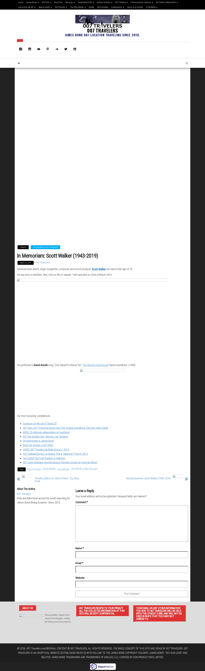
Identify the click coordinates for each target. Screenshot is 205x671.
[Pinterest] (48, 49)
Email (79, 563)
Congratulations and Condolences (45, 247)
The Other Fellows (77, 7)
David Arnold (34, 469)
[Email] (39, 49)
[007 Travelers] (19, 63)
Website (79, 577)
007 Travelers (102, 30)
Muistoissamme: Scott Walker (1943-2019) (148, 478)
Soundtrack (63, 469)
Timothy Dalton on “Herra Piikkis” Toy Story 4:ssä (56, 479)
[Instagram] (30, 49)
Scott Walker (99, 269)
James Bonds (31, 2)
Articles (91, 7)
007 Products (60, 7)
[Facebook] (21, 49)
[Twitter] (66, 49)
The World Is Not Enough (95, 365)
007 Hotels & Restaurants (166, 2)
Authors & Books (104, 2)
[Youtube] (75, 49)
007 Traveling (120, 2)
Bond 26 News (102, 7)
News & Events (44, 7)
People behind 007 (85, 2)
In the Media (151, 7)
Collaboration (117, 7)
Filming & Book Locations (141, 2)
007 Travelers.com (36, 648)
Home (20, 2)
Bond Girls (58, 2)
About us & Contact (135, 7)
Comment (81, 502)
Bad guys (69, 2)
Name (79, 548)
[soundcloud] (57, 49)
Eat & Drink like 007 (26, 7)
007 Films (46, 2)
